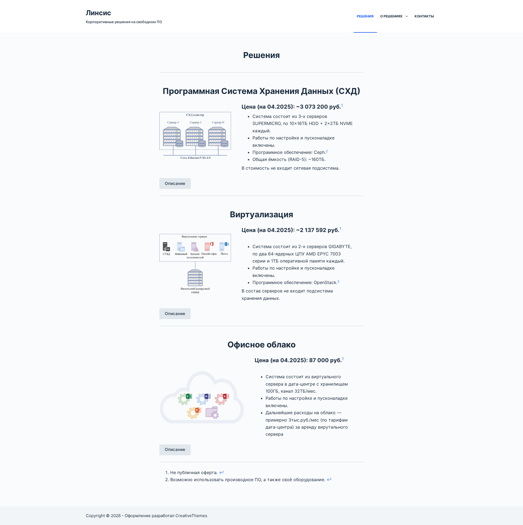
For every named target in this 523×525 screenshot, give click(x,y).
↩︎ (221, 472)
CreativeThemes (191, 515)
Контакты (424, 16)
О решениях (391, 16)
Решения (365, 16)
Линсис (98, 13)
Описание (175, 183)
